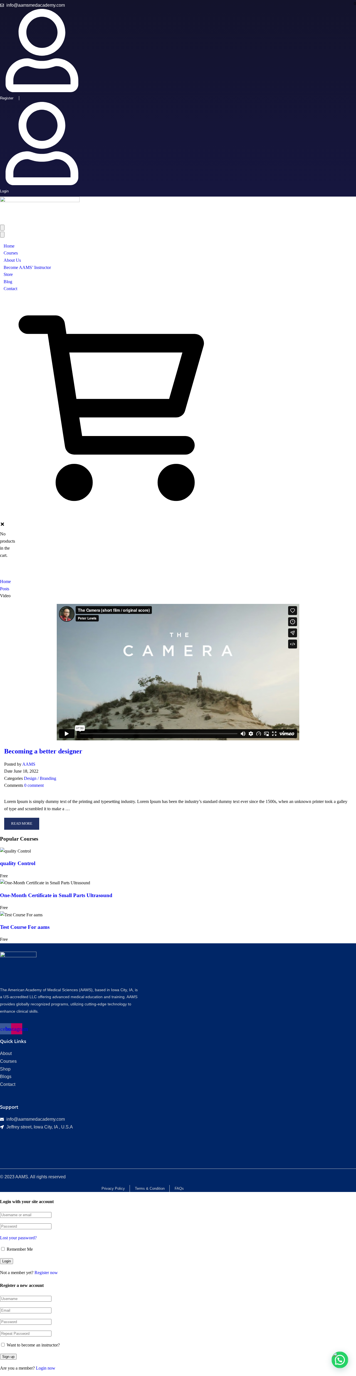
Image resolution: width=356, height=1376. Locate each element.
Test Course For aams (25, 927)
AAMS (28, 764)
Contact (10, 288)
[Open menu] (2, 228)
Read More (21, 825)
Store (8, 274)
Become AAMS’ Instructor (27, 267)
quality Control (17, 863)
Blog (8, 281)
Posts (4, 588)
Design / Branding (40, 778)
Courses (11, 253)
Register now (46, 1272)
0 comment (34, 785)
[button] (340, 1359)
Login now (45, 1368)
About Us (12, 260)
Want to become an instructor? (33, 1345)
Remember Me (19, 1249)
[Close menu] (2, 235)
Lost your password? (18, 1237)
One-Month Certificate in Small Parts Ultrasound (56, 895)
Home (9, 246)
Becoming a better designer (43, 751)
